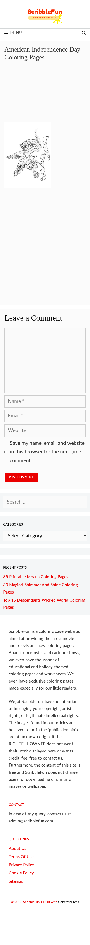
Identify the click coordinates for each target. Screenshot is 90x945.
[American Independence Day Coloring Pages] (27, 186)
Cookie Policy (21, 873)
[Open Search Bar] (83, 33)
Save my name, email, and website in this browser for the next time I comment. (47, 452)
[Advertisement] (45, 94)
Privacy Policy (21, 865)
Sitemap (16, 881)
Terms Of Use (21, 857)
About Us (17, 849)
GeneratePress (68, 902)
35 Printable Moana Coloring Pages (35, 577)
